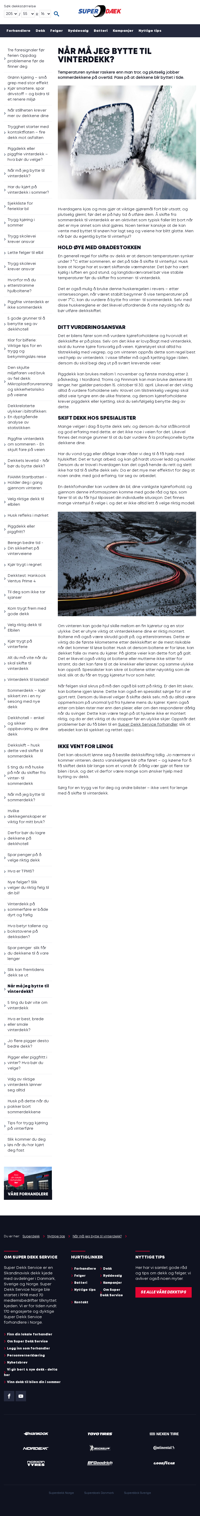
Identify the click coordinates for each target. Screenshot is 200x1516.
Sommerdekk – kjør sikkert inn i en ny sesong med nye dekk (27, 699)
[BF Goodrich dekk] (100, 1464)
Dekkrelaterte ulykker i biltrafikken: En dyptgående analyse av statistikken (27, 417)
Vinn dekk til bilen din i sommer (34, 1382)
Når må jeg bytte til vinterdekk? (26, 173)
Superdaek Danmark (99, 1493)
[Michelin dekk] (100, 1449)
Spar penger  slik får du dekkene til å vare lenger (28, 953)
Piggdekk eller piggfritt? (21, 529)
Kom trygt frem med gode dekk (27, 611)
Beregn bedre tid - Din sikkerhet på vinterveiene (25, 548)
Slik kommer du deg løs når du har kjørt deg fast (27, 1145)
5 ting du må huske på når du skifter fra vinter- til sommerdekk (27, 776)
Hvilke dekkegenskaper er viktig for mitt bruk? (27, 816)
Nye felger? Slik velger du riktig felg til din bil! (28, 888)
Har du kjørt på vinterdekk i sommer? (28, 189)
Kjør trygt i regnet (25, 565)
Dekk (40, 30)
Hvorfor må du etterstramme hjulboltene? (22, 285)
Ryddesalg (78, 30)
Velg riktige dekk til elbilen (26, 501)
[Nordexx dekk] (36, 1449)
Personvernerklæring (26, 1355)
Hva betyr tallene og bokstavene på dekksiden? (28, 931)
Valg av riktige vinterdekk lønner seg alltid (25, 1085)
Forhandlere (18, 30)
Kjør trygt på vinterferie (20, 644)
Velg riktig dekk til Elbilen (24, 627)
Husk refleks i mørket (28, 515)
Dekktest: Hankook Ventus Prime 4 (27, 578)
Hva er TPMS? (21, 871)
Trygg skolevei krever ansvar (22, 239)
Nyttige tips (150, 30)
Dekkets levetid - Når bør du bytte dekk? (28, 463)
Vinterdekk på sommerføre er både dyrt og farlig (28, 909)
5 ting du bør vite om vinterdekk (27, 1005)
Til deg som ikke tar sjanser (26, 595)
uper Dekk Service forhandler (149, 724)
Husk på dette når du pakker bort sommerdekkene (28, 1106)
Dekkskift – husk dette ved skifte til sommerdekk (25, 751)
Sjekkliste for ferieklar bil (20, 206)
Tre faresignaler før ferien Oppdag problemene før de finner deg (26, 58)
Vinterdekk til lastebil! (28, 680)
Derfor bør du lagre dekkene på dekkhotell (26, 838)
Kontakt (63, 43)
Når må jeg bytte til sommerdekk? (26, 797)
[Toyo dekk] (100, 1434)
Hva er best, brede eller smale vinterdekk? (26, 1024)
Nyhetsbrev (17, 1362)
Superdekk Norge (61, 1493)
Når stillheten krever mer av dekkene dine (28, 113)
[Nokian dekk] (36, 1464)
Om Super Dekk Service (29, 43)
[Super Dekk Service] (100, 12)
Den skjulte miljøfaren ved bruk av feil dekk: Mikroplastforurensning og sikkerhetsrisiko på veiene (30, 381)
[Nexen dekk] (164, 1434)
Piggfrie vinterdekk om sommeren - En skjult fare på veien (26, 444)
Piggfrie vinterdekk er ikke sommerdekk (28, 304)
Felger (56, 30)
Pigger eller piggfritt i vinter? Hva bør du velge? (27, 1063)
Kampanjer (123, 30)
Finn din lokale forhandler (29, 1334)
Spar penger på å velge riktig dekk (24, 857)
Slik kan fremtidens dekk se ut (26, 972)
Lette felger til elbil (25, 253)
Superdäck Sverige (137, 1493)
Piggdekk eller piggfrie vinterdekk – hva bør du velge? (28, 154)
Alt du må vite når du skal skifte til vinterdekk (27, 663)
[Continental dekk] (164, 1449)
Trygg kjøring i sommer (21, 222)
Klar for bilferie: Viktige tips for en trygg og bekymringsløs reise (27, 349)
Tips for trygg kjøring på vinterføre (28, 1125)
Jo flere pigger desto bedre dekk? (28, 1043)
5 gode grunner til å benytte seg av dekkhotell (26, 324)
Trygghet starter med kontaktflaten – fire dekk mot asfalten (28, 132)
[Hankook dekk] (36, 1434)
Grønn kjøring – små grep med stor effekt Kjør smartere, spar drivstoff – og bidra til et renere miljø (28, 88)
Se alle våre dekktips (163, 1292)
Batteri (101, 30)
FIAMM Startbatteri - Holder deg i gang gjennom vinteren (27, 482)
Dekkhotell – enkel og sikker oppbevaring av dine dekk (28, 726)
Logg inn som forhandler (28, 1348)
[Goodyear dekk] (164, 1464)
